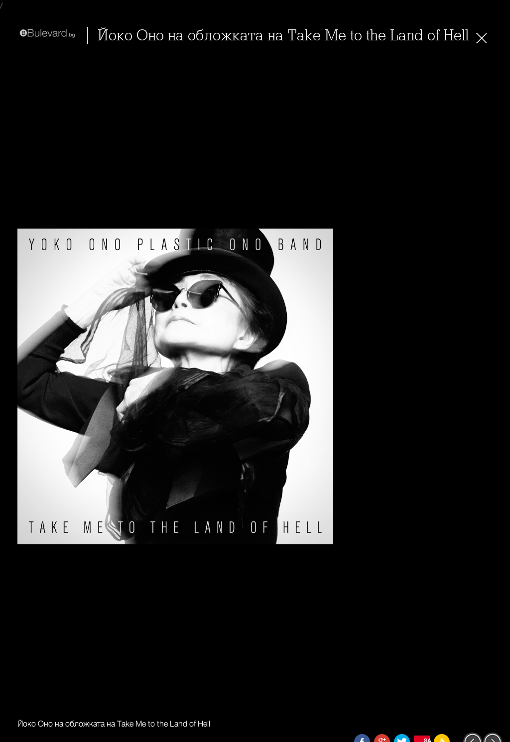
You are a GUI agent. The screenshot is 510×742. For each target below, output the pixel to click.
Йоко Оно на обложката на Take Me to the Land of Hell (283, 35)
